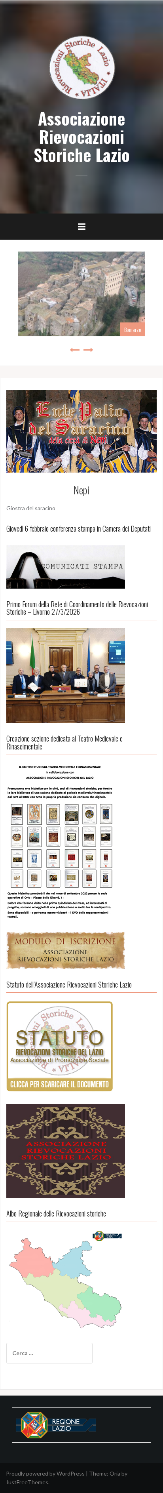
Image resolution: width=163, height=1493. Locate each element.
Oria (115, 1473)
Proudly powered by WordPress (45, 1473)
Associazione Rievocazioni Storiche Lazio (82, 136)
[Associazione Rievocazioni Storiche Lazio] (81, 66)
